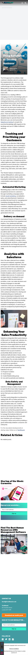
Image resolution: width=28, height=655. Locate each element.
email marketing (11, 196)
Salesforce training (7, 122)
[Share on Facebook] (2, 644)
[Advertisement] (14, 24)
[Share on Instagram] (2, 653)
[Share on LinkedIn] (2, 650)
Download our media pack (14, 615)
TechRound (21, 430)
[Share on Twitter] (2, 647)
